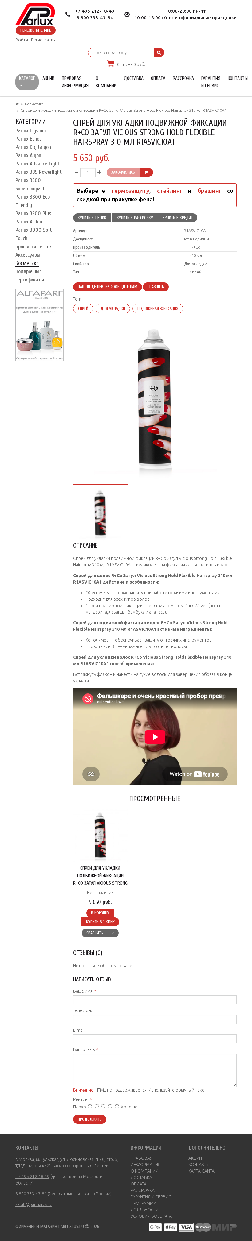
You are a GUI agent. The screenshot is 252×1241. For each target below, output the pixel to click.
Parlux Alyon (28, 155)
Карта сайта (201, 1171)
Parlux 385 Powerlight (38, 172)
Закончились (123, 172)
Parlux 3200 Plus (33, 213)
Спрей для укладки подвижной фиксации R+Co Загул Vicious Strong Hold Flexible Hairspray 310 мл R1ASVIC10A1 (100, 883)
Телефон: (82, 1010)
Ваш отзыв (84, 1049)
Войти (21, 39)
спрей (83, 308)
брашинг (209, 191)
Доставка (134, 78)
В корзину (100, 913)
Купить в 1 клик (92, 217)
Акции (48, 78)
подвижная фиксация (157, 308)
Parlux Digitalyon (33, 147)
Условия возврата (151, 1216)
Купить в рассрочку (135, 217)
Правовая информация (75, 82)
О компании (106, 82)
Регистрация (43, 39)
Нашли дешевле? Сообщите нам (107, 286)
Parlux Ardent (29, 222)
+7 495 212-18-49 (94, 11)
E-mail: (79, 1030)
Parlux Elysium (30, 130)
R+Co (195, 247)
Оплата (158, 78)
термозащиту (130, 191)
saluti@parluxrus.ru (33, 1204)
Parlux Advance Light (37, 164)
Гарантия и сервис (210, 82)
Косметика (34, 104)
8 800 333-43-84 (95, 17)
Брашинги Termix (33, 246)
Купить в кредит (178, 217)
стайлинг (169, 191)
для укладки (112, 308)
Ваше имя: (83, 991)
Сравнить (156, 286)
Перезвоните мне (35, 30)
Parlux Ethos (28, 139)
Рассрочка (183, 78)
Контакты (238, 78)
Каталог (27, 78)
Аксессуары (27, 255)
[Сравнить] (113, 933)
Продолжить (90, 1119)
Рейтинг (81, 1099)
